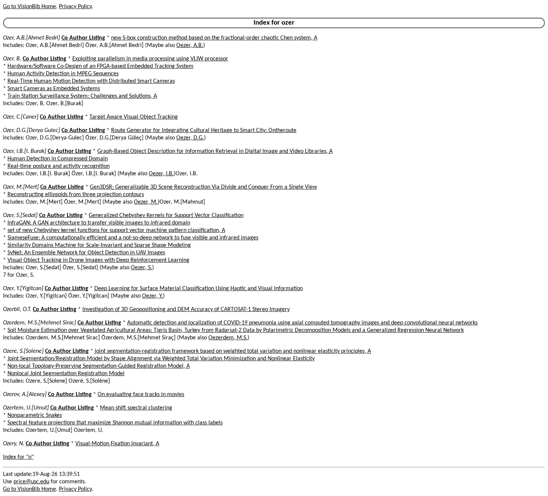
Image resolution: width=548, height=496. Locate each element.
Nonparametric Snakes (34, 415)
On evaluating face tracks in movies (141, 395)
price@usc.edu (31, 482)
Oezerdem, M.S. (228, 338)
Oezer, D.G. (190, 138)
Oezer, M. (146, 202)
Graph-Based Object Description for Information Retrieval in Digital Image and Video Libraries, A (215, 151)
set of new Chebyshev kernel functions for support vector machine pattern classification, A (116, 230)
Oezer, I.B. (161, 174)
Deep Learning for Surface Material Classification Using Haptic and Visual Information (198, 289)
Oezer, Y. (152, 296)
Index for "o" (18, 457)
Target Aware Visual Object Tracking (133, 117)
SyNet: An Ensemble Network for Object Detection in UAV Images (86, 253)
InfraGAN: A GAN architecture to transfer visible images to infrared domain (98, 223)
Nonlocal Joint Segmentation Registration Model (66, 374)
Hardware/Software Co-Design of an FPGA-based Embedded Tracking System (100, 66)
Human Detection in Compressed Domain (57, 159)
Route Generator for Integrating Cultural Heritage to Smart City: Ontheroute (203, 131)
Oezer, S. (141, 268)
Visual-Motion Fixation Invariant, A (117, 444)
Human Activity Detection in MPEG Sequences (63, 74)
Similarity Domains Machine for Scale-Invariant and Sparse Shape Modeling (99, 245)
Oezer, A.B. (189, 45)
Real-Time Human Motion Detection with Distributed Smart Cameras (91, 81)
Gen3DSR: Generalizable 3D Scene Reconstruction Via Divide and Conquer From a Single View (203, 187)
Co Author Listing (83, 38)
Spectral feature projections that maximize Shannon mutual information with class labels (115, 423)
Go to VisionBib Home (29, 7)
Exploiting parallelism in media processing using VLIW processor (150, 59)
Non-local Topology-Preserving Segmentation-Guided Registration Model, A (98, 366)
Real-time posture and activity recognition (58, 166)
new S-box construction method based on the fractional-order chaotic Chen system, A (214, 38)
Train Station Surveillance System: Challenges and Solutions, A (82, 96)
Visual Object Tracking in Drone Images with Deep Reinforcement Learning (98, 260)
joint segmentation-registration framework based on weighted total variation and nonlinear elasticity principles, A (233, 351)
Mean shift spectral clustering (136, 408)
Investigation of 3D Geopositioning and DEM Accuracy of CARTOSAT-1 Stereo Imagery (186, 310)
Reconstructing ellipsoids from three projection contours (75, 195)
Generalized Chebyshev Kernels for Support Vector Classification (166, 216)
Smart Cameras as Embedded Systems (53, 89)
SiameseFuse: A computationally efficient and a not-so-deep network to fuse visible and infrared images (132, 238)
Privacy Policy (75, 7)
